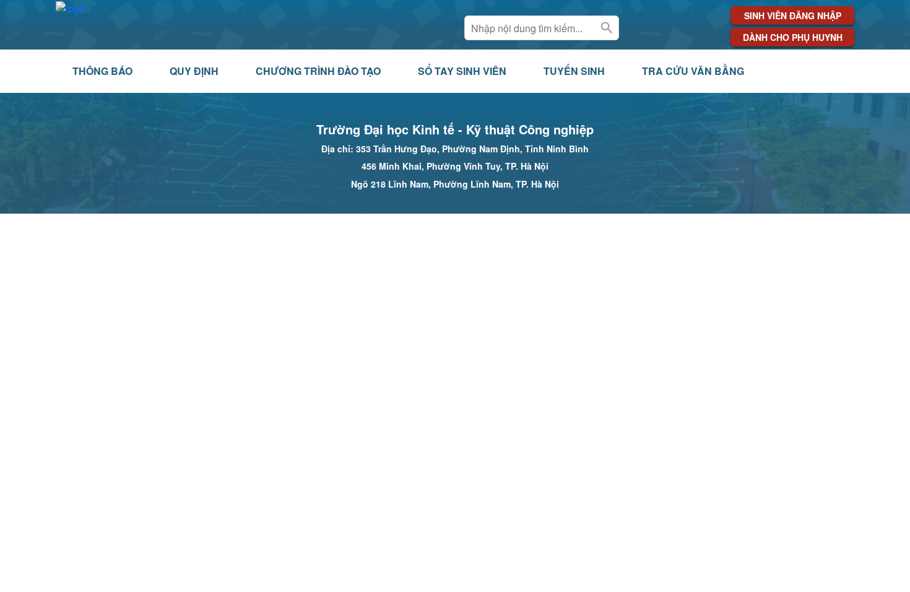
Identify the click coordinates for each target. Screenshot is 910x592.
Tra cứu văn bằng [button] (693, 71)
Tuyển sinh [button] (574, 71)
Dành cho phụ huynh (793, 37)
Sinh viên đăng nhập (792, 15)
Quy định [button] (194, 71)
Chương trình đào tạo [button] (318, 71)
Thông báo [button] (102, 71)
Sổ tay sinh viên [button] (462, 71)
